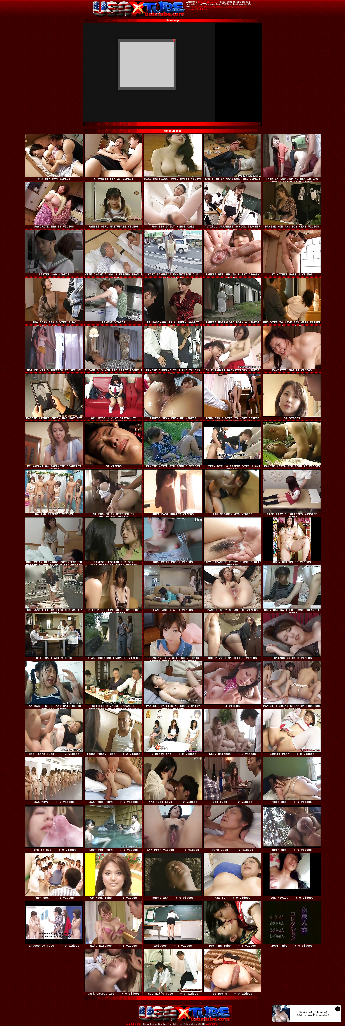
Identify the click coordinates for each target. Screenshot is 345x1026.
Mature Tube (197, 7)
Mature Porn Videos (213, 7)
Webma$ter (212, 1024)
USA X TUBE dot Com (208, 2)
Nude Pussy (202, 9)
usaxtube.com (133, 1024)
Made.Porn (227, 7)
